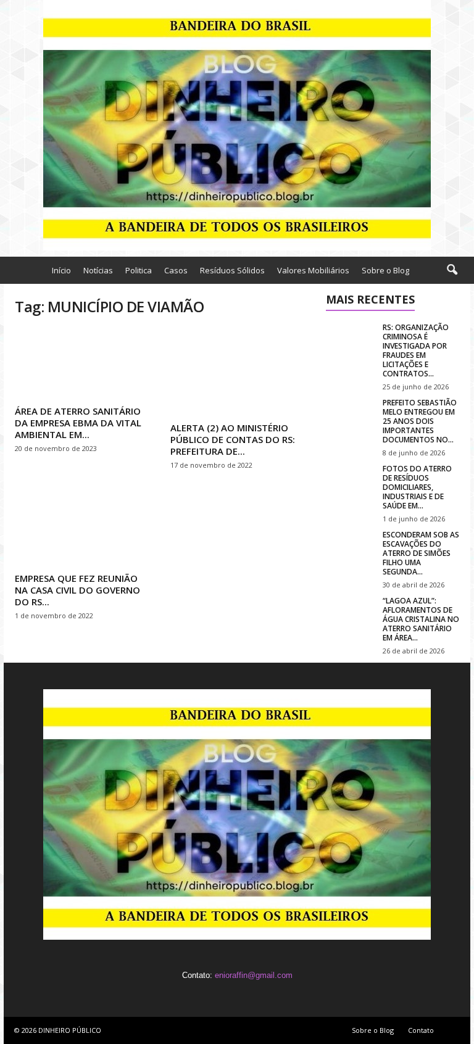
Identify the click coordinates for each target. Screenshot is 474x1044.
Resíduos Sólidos (232, 270)
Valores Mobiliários (313, 270)
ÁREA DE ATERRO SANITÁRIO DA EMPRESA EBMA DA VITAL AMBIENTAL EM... (78, 423)
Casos (176, 270)
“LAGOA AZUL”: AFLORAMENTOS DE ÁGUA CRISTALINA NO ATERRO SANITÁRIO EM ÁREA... (421, 619)
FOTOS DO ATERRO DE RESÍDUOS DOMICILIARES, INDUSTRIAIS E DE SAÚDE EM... (417, 487)
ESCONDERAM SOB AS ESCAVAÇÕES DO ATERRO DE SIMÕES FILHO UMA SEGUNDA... (421, 553)
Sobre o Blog (385, 270)
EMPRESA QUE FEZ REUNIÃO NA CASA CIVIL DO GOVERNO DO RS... (77, 590)
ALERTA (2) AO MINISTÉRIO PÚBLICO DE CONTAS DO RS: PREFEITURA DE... (232, 439)
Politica (138, 270)
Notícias (98, 270)
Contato (421, 1030)
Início (61, 270)
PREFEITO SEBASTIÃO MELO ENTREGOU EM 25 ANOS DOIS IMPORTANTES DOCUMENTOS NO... (420, 421)
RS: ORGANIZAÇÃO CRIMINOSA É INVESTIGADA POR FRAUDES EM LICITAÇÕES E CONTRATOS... (416, 350)
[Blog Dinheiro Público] (237, 125)
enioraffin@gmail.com (254, 975)
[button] (451, 270)
